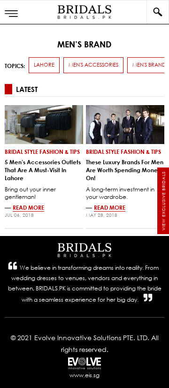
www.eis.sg (84, 375)
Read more (28, 207)
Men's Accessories (93, 64)
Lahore (44, 64)
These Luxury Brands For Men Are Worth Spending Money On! (124, 170)
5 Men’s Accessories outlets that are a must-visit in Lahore (43, 170)
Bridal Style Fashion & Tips (42, 151)
